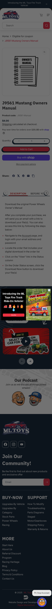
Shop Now (13, 315)
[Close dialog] (49, 290)
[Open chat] (42, 602)
